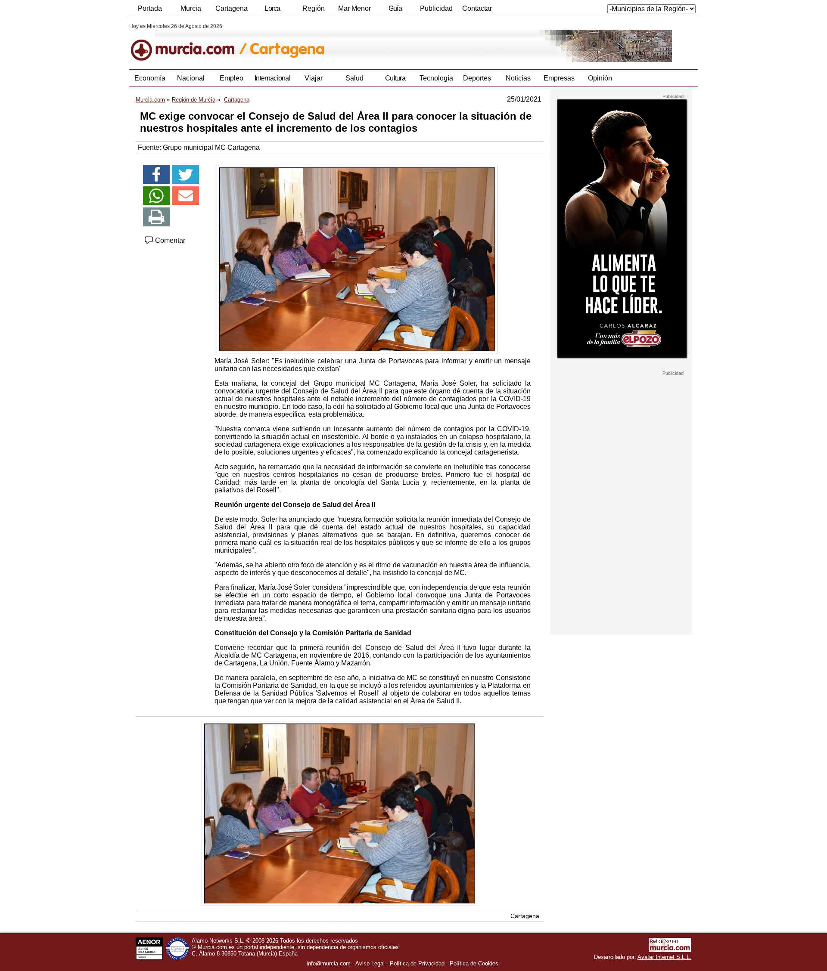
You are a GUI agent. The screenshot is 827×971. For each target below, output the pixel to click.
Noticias (518, 78)
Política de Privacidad (417, 963)
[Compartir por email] (185, 195)
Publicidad (436, 8)
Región (313, 8)
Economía (149, 78)
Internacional (272, 78)
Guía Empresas (395, 11)
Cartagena (231, 8)
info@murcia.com (329, 963)
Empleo (231, 78)
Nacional (191, 78)
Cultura (395, 78)
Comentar (169, 240)
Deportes (477, 78)
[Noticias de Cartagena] (339, 43)
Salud (354, 78)
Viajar (314, 78)
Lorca (272, 8)
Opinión (600, 78)
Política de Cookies (474, 963)
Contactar (477, 8)
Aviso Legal (370, 963)
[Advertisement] (621, 505)
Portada (150, 8)
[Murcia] (188, 43)
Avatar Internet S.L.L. (664, 957)
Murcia (190, 8)
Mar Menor (354, 8)
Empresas (559, 78)
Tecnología (436, 78)
